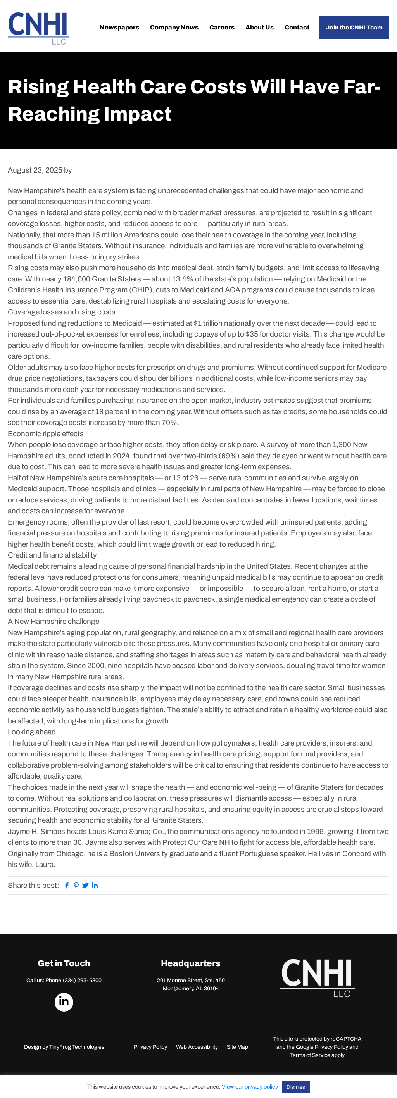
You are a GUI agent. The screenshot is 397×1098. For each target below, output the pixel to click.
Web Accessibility (197, 1047)
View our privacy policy (249, 1087)
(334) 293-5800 (82, 980)
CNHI (38, 28)
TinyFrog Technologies (76, 1047)
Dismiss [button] (296, 1087)
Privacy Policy (150, 1047)
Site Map (237, 1047)
